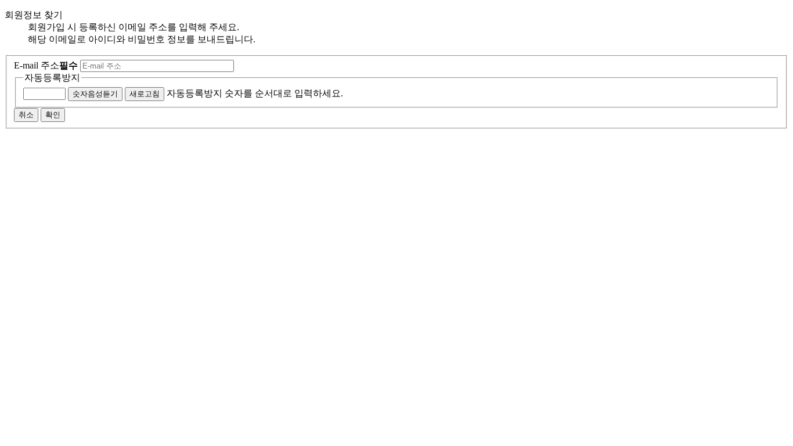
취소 (26, 114)
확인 (52, 114)
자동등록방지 (52, 77)
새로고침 (144, 93)
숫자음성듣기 (95, 93)
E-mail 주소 (46, 65)
